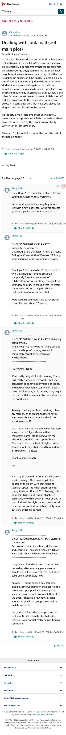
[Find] (61, 11)
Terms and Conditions (44, 714)
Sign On (52, 4)
